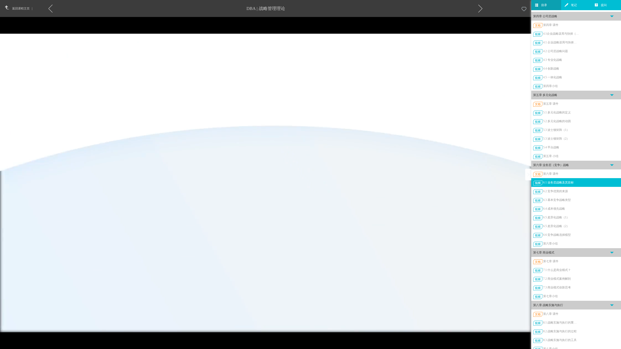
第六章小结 (550, 243)
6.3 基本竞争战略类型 (557, 200)
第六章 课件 (550, 173)
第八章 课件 (550, 314)
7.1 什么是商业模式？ (557, 270)
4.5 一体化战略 (552, 77)
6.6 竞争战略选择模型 (557, 235)
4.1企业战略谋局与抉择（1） (561, 33)
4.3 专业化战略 (552, 60)
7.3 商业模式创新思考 (557, 287)
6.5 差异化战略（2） (556, 226)
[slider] (277, 345)
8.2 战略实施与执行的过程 (560, 331)
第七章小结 (550, 296)
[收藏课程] (524, 9)
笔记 (574, 5)
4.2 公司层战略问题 (555, 51)
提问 (604, 5)
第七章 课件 (550, 261)
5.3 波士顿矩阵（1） (556, 130)
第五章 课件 (550, 103)
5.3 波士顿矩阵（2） (556, 138)
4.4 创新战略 (551, 68)
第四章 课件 (550, 25)
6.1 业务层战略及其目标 (558, 182)
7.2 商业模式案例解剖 (557, 278)
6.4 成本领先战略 (554, 208)
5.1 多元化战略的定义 (557, 112)
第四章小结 (550, 86)
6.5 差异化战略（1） (556, 217)
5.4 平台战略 (551, 147)
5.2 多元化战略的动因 (557, 121)
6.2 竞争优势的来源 (555, 191)
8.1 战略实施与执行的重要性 (561, 322)
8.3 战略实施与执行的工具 (560, 340)
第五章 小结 (550, 156)
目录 (544, 5)
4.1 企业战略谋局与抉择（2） (561, 42)
